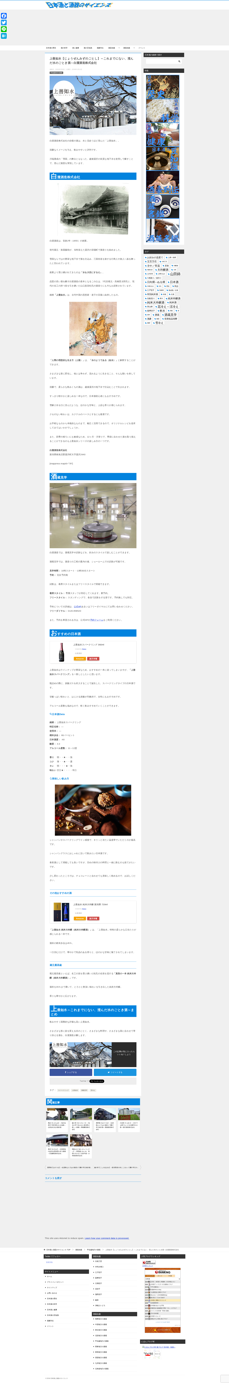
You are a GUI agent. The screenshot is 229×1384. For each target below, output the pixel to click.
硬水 (161, 298)
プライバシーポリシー (55, 1282)
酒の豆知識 (88, 48)
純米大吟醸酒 (155, 302)
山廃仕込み (161, 274)
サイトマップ (52, 1288)
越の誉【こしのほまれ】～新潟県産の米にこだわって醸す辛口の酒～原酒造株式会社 (117, 1167)
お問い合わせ (52, 1293)
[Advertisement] (114, 27)
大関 (174, 269)
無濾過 (161, 290)
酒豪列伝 (100, 48)
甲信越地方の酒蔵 (56, 73)
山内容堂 (150, 274)
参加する (177, 1325)
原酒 (167, 266)
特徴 (164, 294)
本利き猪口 (99, 1267)
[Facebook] (3, 15)
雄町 (148, 323)
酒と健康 (75, 48)
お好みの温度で (155, 257)
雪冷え (93, 1090)
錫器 (157, 319)
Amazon (80, 659)
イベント (141, 48)
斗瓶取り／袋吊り (154, 278)
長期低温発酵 (170, 319)
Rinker (84, 649)
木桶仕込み (150, 286)
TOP (58, 1250)
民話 (176, 286)
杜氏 (160, 286)
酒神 (148, 314)
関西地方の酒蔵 (101, 1319)
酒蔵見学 (84, 1090)
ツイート (49, 1262)
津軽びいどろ (100, 1305)
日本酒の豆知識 (53, 1315)
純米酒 (173, 302)
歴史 (167, 286)
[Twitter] (3, 22)
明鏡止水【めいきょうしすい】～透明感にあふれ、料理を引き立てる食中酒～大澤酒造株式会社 (81, 1152)
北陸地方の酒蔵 (101, 1335)
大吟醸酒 (162, 269)
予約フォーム (96, 620)
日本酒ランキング (147, 1265)
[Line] (3, 29)
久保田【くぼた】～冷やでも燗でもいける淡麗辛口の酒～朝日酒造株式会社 (129, 1125)
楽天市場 (93, 659)
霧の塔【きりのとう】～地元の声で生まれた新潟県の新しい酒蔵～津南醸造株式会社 (81, 1126)
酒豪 (149, 319)
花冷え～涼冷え (168, 306)
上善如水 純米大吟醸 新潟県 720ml (90, 904)
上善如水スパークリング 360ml (88, 644)
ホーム (49, 1276)
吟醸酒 (176, 266)
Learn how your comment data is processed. (107, 1238)
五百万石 (152, 261)
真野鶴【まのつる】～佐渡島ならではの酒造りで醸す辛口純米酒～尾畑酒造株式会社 (105, 1126)
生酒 (172, 294)
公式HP (77, 606)
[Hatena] (3, 36)
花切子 (97, 1289)
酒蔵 (157, 315)
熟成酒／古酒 (173, 290)
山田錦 (175, 274)
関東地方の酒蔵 (101, 1347)
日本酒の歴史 (51, 48)
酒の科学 (64, 48)
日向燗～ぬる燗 (156, 282)
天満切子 (98, 1283)
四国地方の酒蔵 (101, 1358)
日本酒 (174, 282)
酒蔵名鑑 (126, 48)
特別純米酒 (152, 294)
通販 (171, 310)
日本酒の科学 (52, 1304)
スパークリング (63, 1090)
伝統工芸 (164, 261)
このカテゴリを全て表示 (162, 1322)
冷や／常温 (153, 265)
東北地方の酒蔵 (101, 1330)
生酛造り (151, 298)
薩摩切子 (151, 311)
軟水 (162, 310)
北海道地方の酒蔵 (102, 1369)
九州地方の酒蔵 (101, 1363)
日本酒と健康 (52, 1310)
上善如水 (75, 1090)
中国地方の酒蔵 (101, 1324)
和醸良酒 (149, 269)
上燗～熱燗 (172, 257)
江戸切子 (150, 290)
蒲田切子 (98, 1294)
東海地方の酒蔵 (101, 1352)
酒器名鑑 (111, 48)
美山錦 (150, 307)
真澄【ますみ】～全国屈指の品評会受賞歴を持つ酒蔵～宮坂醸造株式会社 (57, 1151)
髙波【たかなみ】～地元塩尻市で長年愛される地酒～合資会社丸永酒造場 (57, 1125)
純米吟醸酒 (174, 298)
